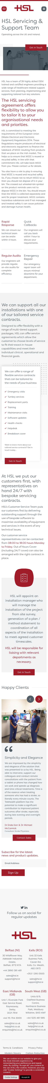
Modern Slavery (13, 1053)
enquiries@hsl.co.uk (12, 1029)
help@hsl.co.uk (12, 1026)
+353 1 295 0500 (35, 973)
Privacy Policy (35, 1047)
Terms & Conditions (13, 1047)
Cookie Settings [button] (11, 1077)
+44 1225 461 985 (36, 1017)
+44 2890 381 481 (12, 970)
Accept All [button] (25, 1077)
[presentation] (30, 699)
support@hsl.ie (12, 979)
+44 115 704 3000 (12, 1018)
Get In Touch (35, 47)
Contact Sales (24, 837)
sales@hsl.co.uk (12, 1023)
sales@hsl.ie (12, 975)
